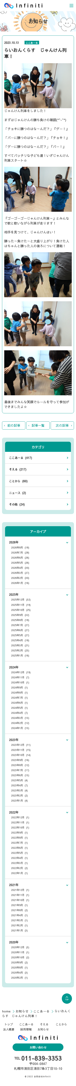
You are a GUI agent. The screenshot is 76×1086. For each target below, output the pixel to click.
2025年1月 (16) (20, 655)
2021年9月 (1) (19, 905)
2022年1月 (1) (19, 873)
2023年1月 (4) (19, 800)
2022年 (13, 812)
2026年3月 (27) (20, 572)
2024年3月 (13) (20, 717)
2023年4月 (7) (19, 785)
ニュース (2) (17, 493)
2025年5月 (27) (20, 635)
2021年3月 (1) (19, 920)
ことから (61, 1024)
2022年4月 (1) (19, 857)
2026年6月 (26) (20, 557)
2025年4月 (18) (20, 640)
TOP (67, 999)
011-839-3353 (41, 1058)
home (7, 1011)
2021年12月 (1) (20, 889)
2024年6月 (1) (19, 702)
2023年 (13, 740)
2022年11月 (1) (20, 822)
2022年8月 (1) (19, 837)
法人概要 (8, 1029)
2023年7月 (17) (20, 770)
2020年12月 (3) (20, 947)
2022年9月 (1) (19, 832)
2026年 (13, 542)
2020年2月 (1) (19, 977)
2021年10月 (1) (20, 900)
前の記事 (13, 425)
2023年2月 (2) (19, 795)
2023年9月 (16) (20, 760)
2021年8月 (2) (19, 910)
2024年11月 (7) (20, 677)
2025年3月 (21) (20, 645)
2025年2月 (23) (20, 650)
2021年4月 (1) (19, 915)
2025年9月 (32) (20, 615)
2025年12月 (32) (21, 599)
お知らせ (23, 1011)
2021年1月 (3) (19, 930)
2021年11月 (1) (20, 895)
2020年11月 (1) (20, 952)
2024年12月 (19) (21, 672)
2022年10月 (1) (20, 827)
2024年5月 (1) (19, 707)
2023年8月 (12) (20, 765)
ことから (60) (18, 481)
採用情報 (26, 1029)
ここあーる (32, 42)
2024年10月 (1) (20, 682)
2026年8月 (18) (20, 547)
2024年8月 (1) (19, 692)
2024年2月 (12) (20, 723)
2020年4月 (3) (19, 972)
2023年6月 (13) (20, 775)
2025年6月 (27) (20, 630)
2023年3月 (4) (19, 790)
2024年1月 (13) (20, 728)
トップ (8, 1024)
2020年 (13, 942)
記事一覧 (38, 425)
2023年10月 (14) (21, 755)
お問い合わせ (38, 1047)
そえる (44, 1024)
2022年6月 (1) (19, 847)
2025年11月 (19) (21, 604)
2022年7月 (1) (19, 842)
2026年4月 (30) (20, 567)
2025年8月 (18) (20, 620)
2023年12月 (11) (21, 744)
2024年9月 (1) (19, 687)
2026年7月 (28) (20, 552)
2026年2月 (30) (20, 577)
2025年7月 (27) (20, 625)
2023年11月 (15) (21, 749)
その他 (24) (17, 504)
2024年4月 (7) (19, 712)
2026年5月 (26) (20, 562)
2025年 (13, 594)
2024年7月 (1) (19, 697)
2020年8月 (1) (19, 967)
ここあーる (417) (20, 458)
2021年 (13, 885)
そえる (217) (17, 469)
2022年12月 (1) (20, 817)
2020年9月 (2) (19, 962)
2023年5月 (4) (19, 780)
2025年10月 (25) (21, 609)
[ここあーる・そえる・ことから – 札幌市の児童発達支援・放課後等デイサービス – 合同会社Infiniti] (23, 6)
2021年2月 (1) (19, 925)
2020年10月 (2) (20, 957)
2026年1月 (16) (20, 583)
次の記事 (62, 425)
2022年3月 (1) (19, 863)
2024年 (13, 667)
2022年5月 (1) (19, 852)
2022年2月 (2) (19, 868)
